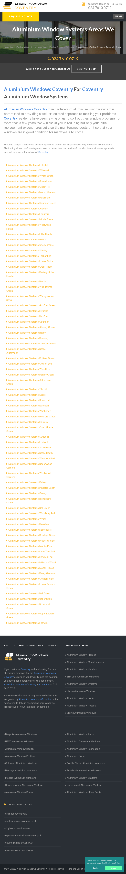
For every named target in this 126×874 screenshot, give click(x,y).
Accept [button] (113, 868)
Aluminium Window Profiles (20, 756)
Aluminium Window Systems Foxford (28, 442)
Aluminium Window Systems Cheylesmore (31, 245)
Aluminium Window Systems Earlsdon (28, 405)
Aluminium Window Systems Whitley (27, 250)
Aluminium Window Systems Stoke (27, 394)
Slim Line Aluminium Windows (83, 676)
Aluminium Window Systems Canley (27, 493)
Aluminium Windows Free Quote (84, 792)
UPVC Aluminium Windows (19, 741)
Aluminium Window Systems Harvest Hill (30, 529)
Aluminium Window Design (19, 748)
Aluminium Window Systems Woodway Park (31, 513)
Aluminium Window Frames (81, 654)
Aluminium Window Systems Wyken (27, 518)
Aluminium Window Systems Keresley (28, 338)
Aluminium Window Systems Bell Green (29, 508)
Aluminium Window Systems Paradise (28, 524)
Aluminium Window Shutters (82, 777)
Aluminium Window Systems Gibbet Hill (29, 186)
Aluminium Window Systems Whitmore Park (31, 458)
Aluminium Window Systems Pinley (27, 239)
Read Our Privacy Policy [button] (111, 863)
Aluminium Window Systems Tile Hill (27, 389)
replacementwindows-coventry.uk (23, 835)
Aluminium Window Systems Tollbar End (29, 255)
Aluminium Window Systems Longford (28, 214)
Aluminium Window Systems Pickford (28, 316)
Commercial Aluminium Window (84, 785)
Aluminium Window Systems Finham (27, 482)
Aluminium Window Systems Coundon (28, 321)
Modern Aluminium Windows (20, 777)
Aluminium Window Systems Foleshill (28, 165)
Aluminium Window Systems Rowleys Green (31, 535)
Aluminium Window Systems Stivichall (28, 436)
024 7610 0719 (100, 8)
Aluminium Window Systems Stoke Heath (30, 452)
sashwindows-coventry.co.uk (20, 821)
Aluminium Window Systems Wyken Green (30, 175)
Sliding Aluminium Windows (81, 712)
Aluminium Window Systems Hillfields (28, 311)
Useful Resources (19, 804)
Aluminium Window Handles (82, 669)
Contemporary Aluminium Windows (24, 785)
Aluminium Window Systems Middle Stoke (30, 219)
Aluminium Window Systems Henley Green (31, 374)
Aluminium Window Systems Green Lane (30, 181)
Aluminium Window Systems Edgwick (28, 622)
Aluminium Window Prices (19, 792)
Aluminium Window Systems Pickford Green (31, 416)
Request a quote (20, 16)
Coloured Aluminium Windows (21, 763)
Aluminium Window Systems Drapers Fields (31, 540)
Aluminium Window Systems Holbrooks (29, 197)
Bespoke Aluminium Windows (21, 734)
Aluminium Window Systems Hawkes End (30, 556)
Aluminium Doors (76, 756)
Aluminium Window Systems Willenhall (28, 170)
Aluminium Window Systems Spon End (29, 400)
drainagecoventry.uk (16, 813)
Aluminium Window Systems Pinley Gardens (31, 573)
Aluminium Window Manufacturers (85, 662)
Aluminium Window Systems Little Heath (30, 234)
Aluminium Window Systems (82, 683)
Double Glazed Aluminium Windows (86, 763)
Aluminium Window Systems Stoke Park (29, 447)
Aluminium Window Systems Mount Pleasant (32, 192)
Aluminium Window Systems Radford (28, 281)
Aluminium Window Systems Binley (27, 332)
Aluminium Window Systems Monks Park (30, 546)
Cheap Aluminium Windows (81, 691)
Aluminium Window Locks (80, 698)
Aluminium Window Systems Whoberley (29, 411)
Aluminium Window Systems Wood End (29, 369)
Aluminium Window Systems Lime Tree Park (31, 551)
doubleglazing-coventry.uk (19, 842)
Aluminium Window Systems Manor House (31, 567)
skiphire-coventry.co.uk (17, 828)
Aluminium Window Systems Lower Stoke (30, 261)
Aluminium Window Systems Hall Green (29, 593)
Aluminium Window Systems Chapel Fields (31, 578)
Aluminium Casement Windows (83, 741)
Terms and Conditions (76, 869)
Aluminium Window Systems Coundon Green (32, 203)
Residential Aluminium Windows (84, 770)
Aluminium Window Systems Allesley (28, 208)
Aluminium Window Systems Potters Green (31, 358)
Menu (118, 16)
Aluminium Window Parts (80, 734)
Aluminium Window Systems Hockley (28, 422)
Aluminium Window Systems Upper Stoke (30, 598)
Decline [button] (95, 868)
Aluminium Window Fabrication (83, 748)
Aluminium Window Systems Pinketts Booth (31, 487)
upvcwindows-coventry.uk (19, 850)
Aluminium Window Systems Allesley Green (31, 327)
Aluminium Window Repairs (81, 705)
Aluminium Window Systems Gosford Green (31, 305)
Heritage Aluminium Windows (21, 770)
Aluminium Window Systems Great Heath (30, 266)
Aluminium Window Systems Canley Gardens (32, 343)
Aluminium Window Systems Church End (30, 363)
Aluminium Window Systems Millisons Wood (32, 562)
